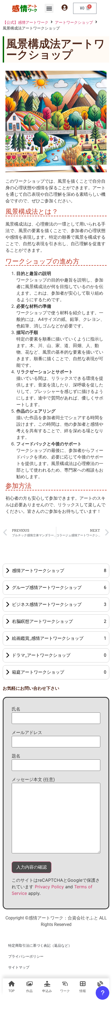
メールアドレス (27, 732)
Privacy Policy (49, 886)
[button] (49, 8)
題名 (16, 756)
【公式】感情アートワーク (25, 22)
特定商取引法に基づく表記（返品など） (40, 945)
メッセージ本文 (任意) (33, 779)
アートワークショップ (74, 22)
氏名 (16, 709)
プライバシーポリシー (25, 956)
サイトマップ (18, 967)
